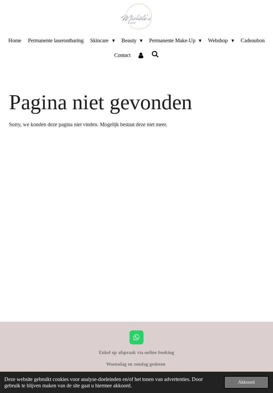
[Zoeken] (155, 54)
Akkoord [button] (246, 382)
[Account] (141, 55)
